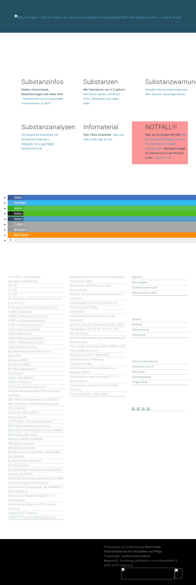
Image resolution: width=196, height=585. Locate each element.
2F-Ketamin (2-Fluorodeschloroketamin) (32, 307)
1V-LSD (12, 294)
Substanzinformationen (145, 361)
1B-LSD (12, 285)
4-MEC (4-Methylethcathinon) (26, 342)
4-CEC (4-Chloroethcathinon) (25, 325)
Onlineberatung (140, 329)
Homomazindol (17, 417)
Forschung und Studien (84, 307)
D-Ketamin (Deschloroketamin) (27, 386)
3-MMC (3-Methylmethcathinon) (28, 316)
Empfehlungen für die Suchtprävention (94, 302)
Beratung (137, 324)
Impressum (126, 565)
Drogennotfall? (140, 382)
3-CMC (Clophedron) (20, 311)
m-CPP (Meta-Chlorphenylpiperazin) (30, 421)
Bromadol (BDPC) (18, 360)
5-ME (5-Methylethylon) (22, 347)
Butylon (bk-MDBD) (19, 364)
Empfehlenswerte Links (144, 287)
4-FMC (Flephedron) (20, 333)
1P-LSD (12, 290)
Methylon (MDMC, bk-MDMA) (25, 439)
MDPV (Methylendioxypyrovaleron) (29, 425)
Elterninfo (137, 277)
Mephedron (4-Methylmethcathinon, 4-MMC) (35, 430)
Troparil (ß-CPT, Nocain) (22, 513)
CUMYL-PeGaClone (19, 382)
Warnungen (138, 372)
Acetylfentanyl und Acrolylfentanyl (29, 351)
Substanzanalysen (141, 377)
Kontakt (136, 319)
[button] (15, 197)
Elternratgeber (139, 282)
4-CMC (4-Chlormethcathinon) (26, 320)
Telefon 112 (162, 157)
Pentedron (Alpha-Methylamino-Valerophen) (35, 469)
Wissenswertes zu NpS (144, 293)
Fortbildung (77, 311)
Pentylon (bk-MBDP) (20, 474)
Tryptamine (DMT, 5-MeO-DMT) (89, 393)
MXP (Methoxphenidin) (22, 447)
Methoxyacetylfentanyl (22, 434)
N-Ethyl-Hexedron (18, 465)
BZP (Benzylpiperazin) (21, 369)
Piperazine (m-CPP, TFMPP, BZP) (90, 355)
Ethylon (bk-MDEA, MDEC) (23, 412)
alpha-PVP (14, 355)
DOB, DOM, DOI (17, 408)
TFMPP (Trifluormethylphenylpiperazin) (32, 517)
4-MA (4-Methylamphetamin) (26, 338)
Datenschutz (139, 335)
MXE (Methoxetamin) (21, 443)
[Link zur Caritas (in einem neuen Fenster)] (178, 573)
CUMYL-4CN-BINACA (20, 377)
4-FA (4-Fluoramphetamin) (24, 329)
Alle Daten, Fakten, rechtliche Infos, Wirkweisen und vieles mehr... (101, 98)
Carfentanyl (15, 373)
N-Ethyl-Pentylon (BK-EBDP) (25, 460)
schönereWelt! (165, 560)
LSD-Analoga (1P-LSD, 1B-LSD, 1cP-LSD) (94, 329)
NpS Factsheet (79, 333)
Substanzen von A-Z (143, 366)
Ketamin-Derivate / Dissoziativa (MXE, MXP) (97, 324)
